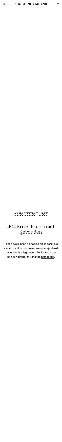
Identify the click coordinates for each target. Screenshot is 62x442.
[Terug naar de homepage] (31, 222)
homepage (47, 257)
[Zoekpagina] (4, 4)
